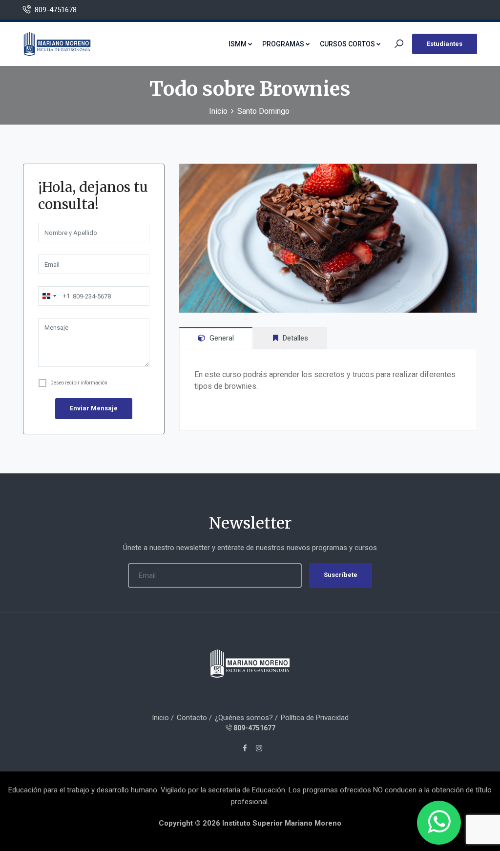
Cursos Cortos (347, 44)
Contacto (192, 717)
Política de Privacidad (315, 717)
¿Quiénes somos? (244, 717)
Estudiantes (444, 43)
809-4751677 (254, 728)
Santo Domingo (263, 111)
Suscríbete (340, 574)
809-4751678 (56, 9)
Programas (283, 44)
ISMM (238, 44)
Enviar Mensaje (94, 408)
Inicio (218, 111)
